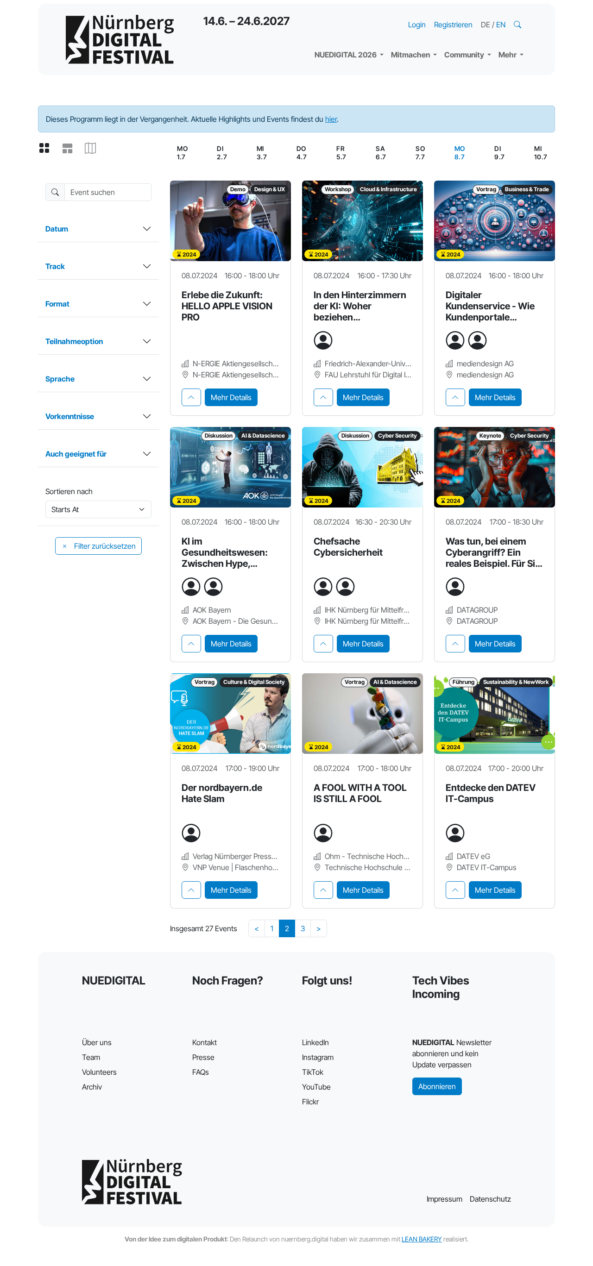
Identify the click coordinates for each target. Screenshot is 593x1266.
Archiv (92, 1086)
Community (465, 54)
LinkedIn (315, 1042)
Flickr (310, 1101)
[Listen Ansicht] (71, 148)
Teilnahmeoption (74, 341)
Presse (203, 1057)
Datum (56, 228)
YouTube (316, 1086)
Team (91, 1057)
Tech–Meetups (477, 14)
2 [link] (287, 928)
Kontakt (204, 1042)
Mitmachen (411, 54)
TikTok (312, 1072)
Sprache (60, 378)
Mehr (508, 54)
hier (331, 119)
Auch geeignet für (76, 453)
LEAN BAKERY (422, 1239)
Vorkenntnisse (69, 416)
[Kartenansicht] (94, 148)
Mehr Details (231, 397)
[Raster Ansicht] (47, 148)
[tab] (191, 397)
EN (500, 24)
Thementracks (347, 14)
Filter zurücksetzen (104, 546)
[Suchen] (518, 24)
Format (57, 303)
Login (417, 24)
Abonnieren (437, 1086)
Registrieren (453, 24)
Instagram (318, 1057)
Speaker (336, 32)
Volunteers (99, 1072)
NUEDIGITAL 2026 (346, 54)
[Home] (120, 39)
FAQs (200, 1072)
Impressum (444, 1198)
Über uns (97, 1042)
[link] (460, 153)
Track (55, 266)
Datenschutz (490, 1198)
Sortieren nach (69, 491)
